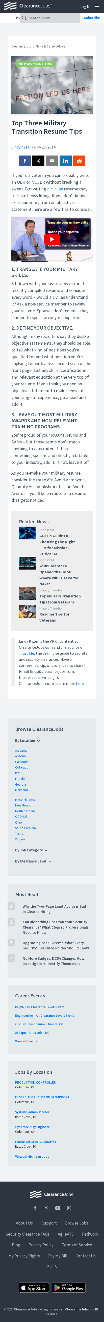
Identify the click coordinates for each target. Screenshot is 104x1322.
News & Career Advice (50, 46)
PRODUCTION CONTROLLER (35, 1082)
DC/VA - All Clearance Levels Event (40, 1007)
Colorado (22, 767)
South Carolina (25, 828)
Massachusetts (25, 800)
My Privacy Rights (24, 1256)
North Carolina (25, 811)
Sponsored (46, 530)
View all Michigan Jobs (32, 1156)
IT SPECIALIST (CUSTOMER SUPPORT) (43, 1097)
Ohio (18, 822)
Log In (85, 6)
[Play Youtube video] (52, 239)
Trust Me (26, 653)
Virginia (20, 839)
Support (49, 1223)
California (22, 762)
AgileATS (66, 1234)
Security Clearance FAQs (27, 1234)
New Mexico (23, 805)
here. (80, 683)
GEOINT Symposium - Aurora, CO (39, 1024)
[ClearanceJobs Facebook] (35, 1208)
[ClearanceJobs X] (46, 1208)
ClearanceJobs (21, 46)
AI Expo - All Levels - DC (32, 1033)
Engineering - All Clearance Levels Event (44, 1015)
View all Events (26, 1041)
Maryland (21, 790)
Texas (19, 834)
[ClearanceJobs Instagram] (69, 1208)
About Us (24, 1223)
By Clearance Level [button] (31, 861)
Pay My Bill (57, 1256)
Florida (20, 779)
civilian (56, 189)
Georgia (20, 784)
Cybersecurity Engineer (32, 1127)
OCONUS (21, 817)
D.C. (18, 773)
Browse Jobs (76, 1223)
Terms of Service (77, 1245)
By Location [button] (25, 740)
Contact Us (86, 1256)
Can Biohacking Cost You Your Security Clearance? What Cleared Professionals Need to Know (56, 927)
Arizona (20, 756)
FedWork (90, 1234)
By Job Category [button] (29, 850)
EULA (52, 1266)
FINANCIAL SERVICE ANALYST (36, 1142)
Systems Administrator (32, 1112)
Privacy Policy (41, 1245)
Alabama (21, 750)
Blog (16, 1245)
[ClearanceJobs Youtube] (58, 1208)
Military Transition (36, 64)
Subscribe (92, 17)
